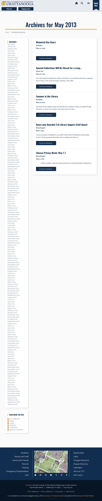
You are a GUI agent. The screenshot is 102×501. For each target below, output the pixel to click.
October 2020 (12, 118)
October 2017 (12, 190)
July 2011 (10, 352)
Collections (14, 427)
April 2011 (10, 358)
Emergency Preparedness (17, 471)
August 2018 (12, 169)
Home (7, 32)
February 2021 (12, 112)
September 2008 (13, 402)
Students (25, 453)
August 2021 (12, 103)
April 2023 (11, 84)
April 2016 (11, 228)
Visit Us (9, 9)
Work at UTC (78, 471)
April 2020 (11, 125)
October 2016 (12, 217)
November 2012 (13, 317)
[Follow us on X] (56, 475)
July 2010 (10, 378)
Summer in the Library (47, 96)
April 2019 (11, 151)
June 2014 (11, 276)
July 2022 (10, 97)
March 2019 (11, 153)
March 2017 (11, 206)
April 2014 (11, 280)
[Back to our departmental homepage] (35, 475)
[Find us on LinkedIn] (46, 475)
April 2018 (11, 177)
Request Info (26, 9)
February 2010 (12, 389)
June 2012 (11, 328)
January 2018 (12, 184)
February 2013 (12, 310)
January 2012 (12, 339)
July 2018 (10, 171)
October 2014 (12, 267)
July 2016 (10, 223)
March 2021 (11, 110)
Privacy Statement (46, 491)
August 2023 (12, 79)
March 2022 (11, 99)
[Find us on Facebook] (66, 475)
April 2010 (11, 385)
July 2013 (10, 300)
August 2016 (12, 221)
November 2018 (13, 162)
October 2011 (12, 345)
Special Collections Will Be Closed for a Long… (59, 68)
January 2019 (12, 158)
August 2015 (12, 245)
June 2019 (11, 147)
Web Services (70, 491)
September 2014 (13, 269)
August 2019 (12, 142)
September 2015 (13, 243)
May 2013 (11, 304)
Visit (27, 475)
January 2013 (12, 313)
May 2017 (11, 201)
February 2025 (12, 57)
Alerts (12, 423)
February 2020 (12, 129)
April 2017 (11, 204)
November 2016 (13, 214)
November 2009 (13, 393)
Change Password (81, 460)
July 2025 (10, 51)
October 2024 (12, 64)
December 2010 (13, 367)
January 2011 (12, 365)
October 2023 (12, 77)
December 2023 (13, 75)
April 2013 (11, 306)
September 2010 (13, 374)
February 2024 (12, 70)
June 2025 (11, 53)
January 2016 (12, 234)
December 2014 (13, 262)
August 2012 (12, 324)
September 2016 (13, 219)
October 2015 (12, 241)
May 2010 (11, 382)
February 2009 (12, 400)
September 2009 (13, 395)
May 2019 (11, 149)
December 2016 (13, 212)
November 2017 (13, 188)
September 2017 (13, 193)
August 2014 (12, 271)
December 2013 (13, 289)
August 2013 (12, 297)
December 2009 (13, 391)
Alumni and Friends (20, 460)
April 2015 (11, 254)
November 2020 (13, 116)
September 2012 (13, 321)
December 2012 (13, 315)
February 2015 (12, 258)
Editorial (13, 425)
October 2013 (12, 293)
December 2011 (13, 341)
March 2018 (11, 180)
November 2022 (13, 90)
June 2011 (11, 354)
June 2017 (11, 199)
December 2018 (13, 160)
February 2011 (12, 363)
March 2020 (11, 127)
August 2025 (12, 49)
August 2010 (12, 376)
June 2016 (11, 225)
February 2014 (12, 284)
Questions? (29, 485)
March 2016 (11, 230)
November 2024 (13, 62)
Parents (25, 464)
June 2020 (11, 123)
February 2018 (12, 182)
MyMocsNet (78, 453)
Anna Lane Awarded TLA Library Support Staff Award (61, 124)
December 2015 (13, 236)
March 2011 (11, 361)
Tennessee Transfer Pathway (85, 496)
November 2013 (13, 291)
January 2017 (12, 210)
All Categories (15, 419)
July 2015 (10, 247)
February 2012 (12, 337)
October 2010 (12, 372)
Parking (25, 468)
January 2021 (12, 114)
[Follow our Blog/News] (40, 475)
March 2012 (11, 334)
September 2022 (13, 94)
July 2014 (10, 273)
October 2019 (12, 138)
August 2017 (12, 195)
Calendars (77, 468)
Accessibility (59, 491)
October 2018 (12, 164)
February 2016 (12, 232)
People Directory (80, 464)
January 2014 (12, 286)
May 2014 (11, 278)
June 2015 (11, 249)
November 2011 (13, 343)
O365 (75, 456)
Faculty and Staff (21, 456)
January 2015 (12, 260)
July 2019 (10, 145)
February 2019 (12, 156)
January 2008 (12, 404)
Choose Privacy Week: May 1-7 (51, 153)
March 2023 (11, 86)
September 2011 (13, 348)
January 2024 (12, 73)
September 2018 (13, 166)
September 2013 (13, 295)
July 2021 (10, 105)
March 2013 (11, 308)
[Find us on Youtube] (51, 475)
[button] (82, 3)
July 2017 (10, 197)
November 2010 (13, 369)
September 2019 (13, 140)
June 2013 (11, 302)
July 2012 (10, 326)
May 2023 (11, 81)
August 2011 (11, 350)
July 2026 (11, 44)
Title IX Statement (32, 491)
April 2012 (11, 332)
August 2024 (12, 66)
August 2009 (12, 398)
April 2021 (11, 108)
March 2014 (11, 282)
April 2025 (11, 55)
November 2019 (13, 136)
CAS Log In (78, 475)
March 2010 (11, 387)
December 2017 (13, 186)
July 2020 (11, 121)
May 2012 (11, 330)
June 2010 (11, 380)
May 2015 (11, 252)
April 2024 (11, 68)
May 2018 (11, 175)
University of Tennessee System (54, 496)
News (12, 421)
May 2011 (10, 356)
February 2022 (12, 101)
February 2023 (12, 88)
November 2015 (13, 238)
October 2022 (12, 92)
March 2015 (11, 256)
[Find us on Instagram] (61, 475)
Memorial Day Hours (46, 42)
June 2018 (11, 173)
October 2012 (12, 319)
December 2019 (13, 134)
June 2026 (11, 46)
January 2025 (12, 60)
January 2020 (12, 132)
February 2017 (12, 208)
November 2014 (13, 265)
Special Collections (16, 430)
